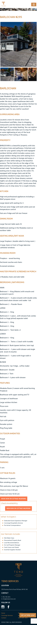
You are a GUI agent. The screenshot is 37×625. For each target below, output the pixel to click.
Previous (3, 44)
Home (3, 613)
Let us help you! (28, 615)
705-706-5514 (6, 597)
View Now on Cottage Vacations (18, 508)
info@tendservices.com (9, 599)
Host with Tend (22, 618)
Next (34, 44)
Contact (3, 618)
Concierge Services (7, 615)
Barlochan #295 (11, 17)
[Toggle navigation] (33, 4)
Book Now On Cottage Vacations (13, 498)
